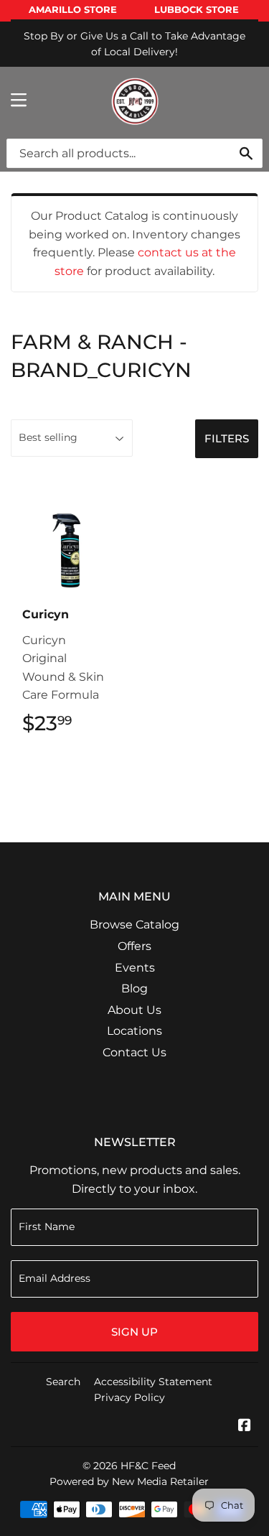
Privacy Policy (129, 1397)
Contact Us (134, 1052)
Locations (134, 1031)
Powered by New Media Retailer (129, 1481)
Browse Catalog (134, 924)
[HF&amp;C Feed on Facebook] (244, 1426)
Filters (226, 438)
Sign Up (134, 1332)
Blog (134, 988)
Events (135, 967)
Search (63, 1381)
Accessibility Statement (153, 1381)
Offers (134, 946)
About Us (134, 1010)
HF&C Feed (148, 1465)
